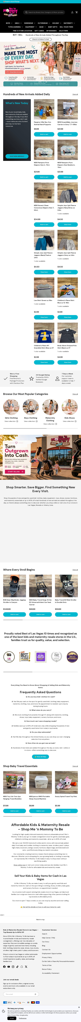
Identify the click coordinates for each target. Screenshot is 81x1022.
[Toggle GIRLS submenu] (21, 23)
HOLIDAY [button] (55, 23)
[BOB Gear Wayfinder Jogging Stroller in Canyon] (14, 586)
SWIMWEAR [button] (28, 23)
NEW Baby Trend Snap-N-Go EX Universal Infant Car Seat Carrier (40, 602)
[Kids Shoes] (70, 407)
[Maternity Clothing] (50, 407)
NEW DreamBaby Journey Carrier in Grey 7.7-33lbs (67, 123)
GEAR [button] (41, 27)
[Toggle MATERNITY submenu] (74, 23)
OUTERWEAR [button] (43, 23)
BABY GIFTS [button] (52, 27)
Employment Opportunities (52, 953)
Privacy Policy (47, 957)
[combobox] (44, 12)
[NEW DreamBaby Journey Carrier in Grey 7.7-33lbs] (67, 109)
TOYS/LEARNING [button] (14, 27)
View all (75, 94)
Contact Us (46, 950)
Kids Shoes (70, 418)
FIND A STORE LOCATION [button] (22, 31)
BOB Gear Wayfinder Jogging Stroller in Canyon (14, 601)
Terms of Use (46, 965)
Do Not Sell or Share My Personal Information (58, 961)
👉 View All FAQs (40, 757)
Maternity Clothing (50, 419)
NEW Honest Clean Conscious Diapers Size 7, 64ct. (44, 207)
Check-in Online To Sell (40, 39)
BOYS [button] (8, 23)
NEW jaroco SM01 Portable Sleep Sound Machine (39, 797)
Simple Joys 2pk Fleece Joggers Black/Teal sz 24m (43, 255)
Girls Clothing (11, 418)
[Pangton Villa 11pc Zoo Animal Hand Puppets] (44, 109)
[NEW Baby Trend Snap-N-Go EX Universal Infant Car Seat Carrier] (40, 586)
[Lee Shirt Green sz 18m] (44, 287)
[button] (76, 12)
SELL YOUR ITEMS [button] (66, 27)
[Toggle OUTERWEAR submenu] (49, 23)
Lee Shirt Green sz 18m (43, 300)
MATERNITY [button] (68, 23)
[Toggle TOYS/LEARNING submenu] (22, 27)
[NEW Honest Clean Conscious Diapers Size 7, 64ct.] (44, 192)
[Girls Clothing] (11, 407)
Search (44, 934)
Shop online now (19, 865)
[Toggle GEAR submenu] (45, 27)
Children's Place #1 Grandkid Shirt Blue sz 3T (44, 347)
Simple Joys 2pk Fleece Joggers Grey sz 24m (66, 254)
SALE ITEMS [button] (63, 31)
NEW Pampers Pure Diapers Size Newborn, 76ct (66, 165)
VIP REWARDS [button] (51, 31)
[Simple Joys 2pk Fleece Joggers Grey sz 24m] (67, 240)
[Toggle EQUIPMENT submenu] (36, 27)
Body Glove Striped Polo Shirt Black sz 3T (67, 347)
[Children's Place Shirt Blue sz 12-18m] (67, 287)
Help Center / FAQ (48, 938)
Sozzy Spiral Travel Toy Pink (66, 796)
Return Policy (47, 969)
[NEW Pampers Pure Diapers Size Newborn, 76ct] (67, 150)
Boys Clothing (30, 418)
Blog (43, 946)
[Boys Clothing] (31, 407)
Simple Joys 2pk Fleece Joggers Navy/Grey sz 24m (66, 207)
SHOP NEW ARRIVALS (17, 156)
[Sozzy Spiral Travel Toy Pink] (66, 782)
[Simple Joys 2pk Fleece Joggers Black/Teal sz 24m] (44, 240)
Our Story (45, 942)
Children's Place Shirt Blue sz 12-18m (65, 301)
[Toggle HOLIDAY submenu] (60, 23)
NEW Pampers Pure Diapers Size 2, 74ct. (42, 164)
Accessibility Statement (50, 973)
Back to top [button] (40, 919)
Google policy (24, 1015)
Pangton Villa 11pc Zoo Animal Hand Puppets (42, 123)
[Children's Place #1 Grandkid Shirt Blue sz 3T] (44, 333)
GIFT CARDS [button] (39, 31)
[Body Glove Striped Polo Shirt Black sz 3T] (67, 333)
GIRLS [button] (17, 23)
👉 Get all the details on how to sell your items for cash (40, 907)
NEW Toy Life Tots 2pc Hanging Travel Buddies (12, 797)
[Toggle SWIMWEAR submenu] (34, 23)
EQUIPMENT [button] (29, 27)
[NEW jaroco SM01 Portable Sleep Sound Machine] (40, 782)
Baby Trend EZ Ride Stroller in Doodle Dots (65, 601)
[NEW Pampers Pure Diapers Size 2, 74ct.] (44, 150)
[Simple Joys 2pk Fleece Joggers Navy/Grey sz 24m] (67, 192)
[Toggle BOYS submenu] (11, 23)
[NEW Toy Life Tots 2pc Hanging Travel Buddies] (14, 782)
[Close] (79, 1007)
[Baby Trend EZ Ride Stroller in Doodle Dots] (66, 586)
